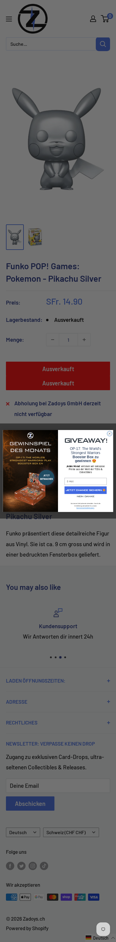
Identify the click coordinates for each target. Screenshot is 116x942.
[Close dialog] (109, 433)
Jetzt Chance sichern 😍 (86, 490)
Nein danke (85, 497)
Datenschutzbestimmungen (85, 508)
